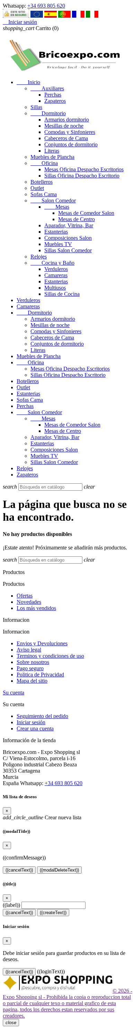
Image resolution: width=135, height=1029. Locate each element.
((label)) (11, 905)
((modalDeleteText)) (59, 870)
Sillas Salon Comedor (68, 250)
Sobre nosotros (33, 662)
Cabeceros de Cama (66, 138)
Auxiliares (47, 88)
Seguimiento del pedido (42, 716)
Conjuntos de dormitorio (71, 144)
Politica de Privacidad (40, 674)
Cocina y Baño (52, 263)
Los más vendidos (36, 608)
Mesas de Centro (76, 219)
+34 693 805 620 (46, 6)
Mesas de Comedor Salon (86, 213)
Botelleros (41, 182)
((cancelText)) (19, 870)
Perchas (52, 95)
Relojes (38, 256)
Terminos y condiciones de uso (50, 656)
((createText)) (53, 912)
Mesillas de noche (63, 126)
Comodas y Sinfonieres (69, 132)
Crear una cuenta (35, 728)
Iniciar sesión (31, 722)
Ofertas (25, 596)
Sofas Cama (43, 194)
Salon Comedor (53, 200)
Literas (51, 151)
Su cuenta (13, 692)
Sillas (36, 107)
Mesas (56, 207)
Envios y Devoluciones (42, 643)
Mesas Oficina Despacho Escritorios (84, 169)
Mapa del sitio (32, 681)
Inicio (28, 82)
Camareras (56, 275)
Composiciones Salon (68, 238)
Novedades (29, 602)
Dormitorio (48, 113)
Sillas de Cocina (62, 294)
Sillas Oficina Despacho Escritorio (81, 176)
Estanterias (56, 232)
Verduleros (56, 269)
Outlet (37, 188)
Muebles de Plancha (52, 157)
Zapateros (55, 101)
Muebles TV (58, 244)
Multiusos (55, 288)
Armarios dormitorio (66, 119)
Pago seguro (30, 668)
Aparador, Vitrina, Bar (68, 225)
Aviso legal (29, 650)
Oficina (44, 163)
